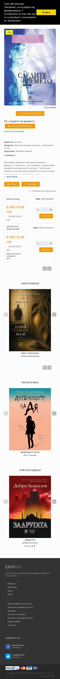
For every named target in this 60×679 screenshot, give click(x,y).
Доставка (12, 611)
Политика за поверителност (20, 618)
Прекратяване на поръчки (20, 603)
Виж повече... (13, 177)
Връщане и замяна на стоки (20, 607)
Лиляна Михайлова (30, 356)
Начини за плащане (17, 614)
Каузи (10, 594)
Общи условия (14, 621)
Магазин (11, 583)
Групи (10, 591)
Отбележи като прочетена (44, 191)
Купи (47, 216)
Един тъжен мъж (30, 353)
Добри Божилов (30, 542)
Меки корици (13, 199)
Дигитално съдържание (12, 227)
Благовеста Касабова (14, 131)
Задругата (30, 539)
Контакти (12, 625)
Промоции (12, 587)
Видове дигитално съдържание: (13, 255)
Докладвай (51, 107)
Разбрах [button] (46, 12)
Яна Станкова (30, 455)
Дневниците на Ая (30, 452)
